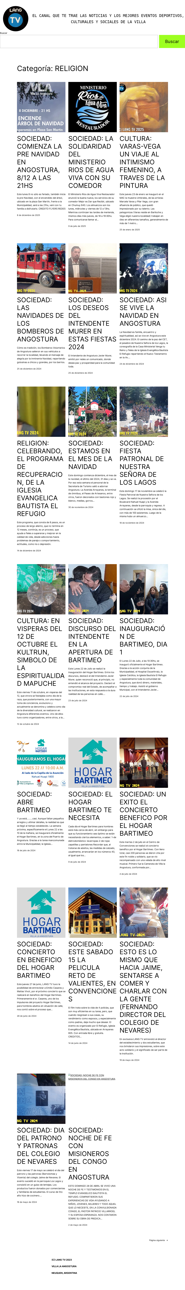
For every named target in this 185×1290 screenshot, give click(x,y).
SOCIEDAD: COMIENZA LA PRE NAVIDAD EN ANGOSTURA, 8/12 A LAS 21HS (39, 162)
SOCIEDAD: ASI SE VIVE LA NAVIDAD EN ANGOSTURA (143, 311)
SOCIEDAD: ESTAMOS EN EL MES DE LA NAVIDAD (90, 455)
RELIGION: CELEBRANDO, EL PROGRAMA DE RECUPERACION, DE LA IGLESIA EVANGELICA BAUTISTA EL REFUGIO (40, 478)
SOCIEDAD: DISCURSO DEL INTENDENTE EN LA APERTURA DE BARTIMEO (92, 640)
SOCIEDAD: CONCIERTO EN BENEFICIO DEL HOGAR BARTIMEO (39, 959)
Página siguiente (158, 1240)
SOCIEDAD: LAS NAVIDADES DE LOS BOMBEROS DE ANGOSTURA (40, 319)
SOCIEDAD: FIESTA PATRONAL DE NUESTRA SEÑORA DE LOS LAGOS (142, 462)
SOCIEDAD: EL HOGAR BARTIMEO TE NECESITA (90, 806)
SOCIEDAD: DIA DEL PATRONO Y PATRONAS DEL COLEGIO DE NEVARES (41, 1146)
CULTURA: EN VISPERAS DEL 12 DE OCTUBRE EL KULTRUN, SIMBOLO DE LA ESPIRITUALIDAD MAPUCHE (41, 652)
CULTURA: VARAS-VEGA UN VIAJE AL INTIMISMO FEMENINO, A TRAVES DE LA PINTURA (142, 162)
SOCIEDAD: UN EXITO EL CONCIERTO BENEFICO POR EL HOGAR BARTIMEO (143, 813)
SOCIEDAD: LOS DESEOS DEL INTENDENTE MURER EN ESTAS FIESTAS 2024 (92, 323)
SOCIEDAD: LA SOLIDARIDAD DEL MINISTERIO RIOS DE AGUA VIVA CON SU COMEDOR (91, 162)
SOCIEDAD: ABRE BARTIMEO (34, 802)
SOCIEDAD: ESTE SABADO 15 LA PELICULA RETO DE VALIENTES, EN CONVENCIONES (92, 971)
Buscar (3, 33)
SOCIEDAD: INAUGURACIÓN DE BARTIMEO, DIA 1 (143, 636)
